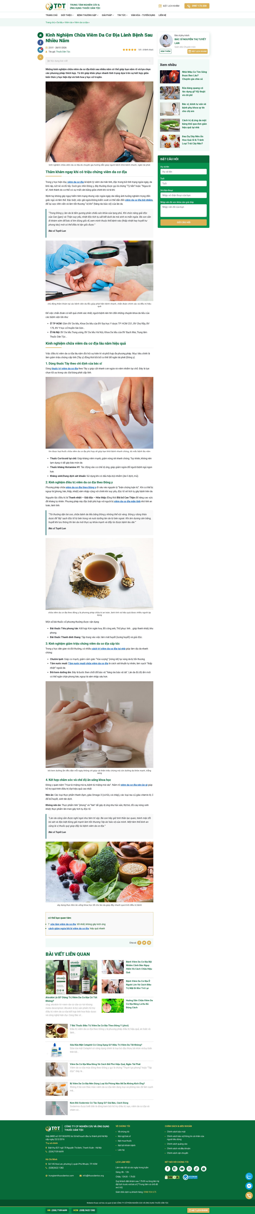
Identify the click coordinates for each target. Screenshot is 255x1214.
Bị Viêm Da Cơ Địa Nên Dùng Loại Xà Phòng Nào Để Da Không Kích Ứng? (107, 1083)
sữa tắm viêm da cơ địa (63, 924)
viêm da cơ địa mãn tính (127, 501)
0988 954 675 (150, 1192)
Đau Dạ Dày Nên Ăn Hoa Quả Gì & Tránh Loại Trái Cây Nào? (193, 140)
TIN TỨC (121, 15)
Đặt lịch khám (199, 51)
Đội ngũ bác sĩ (124, 1136)
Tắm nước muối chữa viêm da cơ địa (88, 663)
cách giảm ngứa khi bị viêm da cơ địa (68, 928)
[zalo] (175, 1168)
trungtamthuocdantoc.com (61, 1175)
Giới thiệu (66, 15)
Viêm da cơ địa (81, 22)
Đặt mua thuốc (125, 1141)
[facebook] (167, 1168)
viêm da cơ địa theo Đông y (81, 487)
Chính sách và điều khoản (178, 1148)
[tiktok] (196, 1168)
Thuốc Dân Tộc (63, 51)
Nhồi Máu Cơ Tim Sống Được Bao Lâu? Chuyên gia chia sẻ (194, 75)
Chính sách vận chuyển (177, 1153)
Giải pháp (107, 15)
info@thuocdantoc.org (93, 1175)
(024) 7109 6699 (57, 1210)
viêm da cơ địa (75, 182)
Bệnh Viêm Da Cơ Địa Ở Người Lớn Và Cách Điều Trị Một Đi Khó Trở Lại (138, 985)
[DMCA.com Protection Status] (172, 1177)
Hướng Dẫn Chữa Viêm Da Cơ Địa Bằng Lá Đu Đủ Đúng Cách (139, 1004)
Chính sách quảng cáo (177, 1144)
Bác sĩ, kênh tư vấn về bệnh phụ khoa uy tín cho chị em (194, 108)
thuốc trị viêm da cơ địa (65, 368)
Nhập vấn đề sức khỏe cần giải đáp (177, 202)
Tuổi (162, 178)
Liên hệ (162, 15)
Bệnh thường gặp (87, 15)
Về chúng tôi (123, 1131)
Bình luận (41, 48)
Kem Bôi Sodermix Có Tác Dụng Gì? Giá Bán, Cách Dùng (99, 1103)
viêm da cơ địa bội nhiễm (139, 200)
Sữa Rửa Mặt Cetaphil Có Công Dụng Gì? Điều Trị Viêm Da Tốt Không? (106, 1045)
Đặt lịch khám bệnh (126, 1145)
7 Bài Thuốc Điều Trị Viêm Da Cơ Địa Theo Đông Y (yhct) (99, 1025)
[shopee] (203, 1168)
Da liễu (60, 22)
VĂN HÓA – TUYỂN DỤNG (143, 15)
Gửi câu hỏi (183, 222)
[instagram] (189, 1168)
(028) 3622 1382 (84, 1210)
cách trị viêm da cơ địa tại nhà (108, 648)
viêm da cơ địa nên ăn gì (134, 785)
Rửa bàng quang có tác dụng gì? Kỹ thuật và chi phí (193, 92)
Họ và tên (164, 167)
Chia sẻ (40, 42)
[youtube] (182, 1168)
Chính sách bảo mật (176, 1131)
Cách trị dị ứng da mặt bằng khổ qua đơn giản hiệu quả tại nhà (194, 124)
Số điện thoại (166, 190)
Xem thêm (165, 51)
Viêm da (68, 22)
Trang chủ (51, 15)
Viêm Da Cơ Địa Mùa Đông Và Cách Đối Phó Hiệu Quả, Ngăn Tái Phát (105, 1064)
